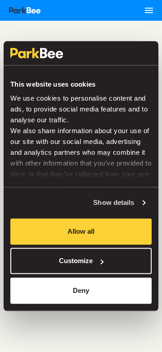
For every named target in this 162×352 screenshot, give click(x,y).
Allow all (81, 231)
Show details (113, 202)
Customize (76, 260)
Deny (81, 290)
